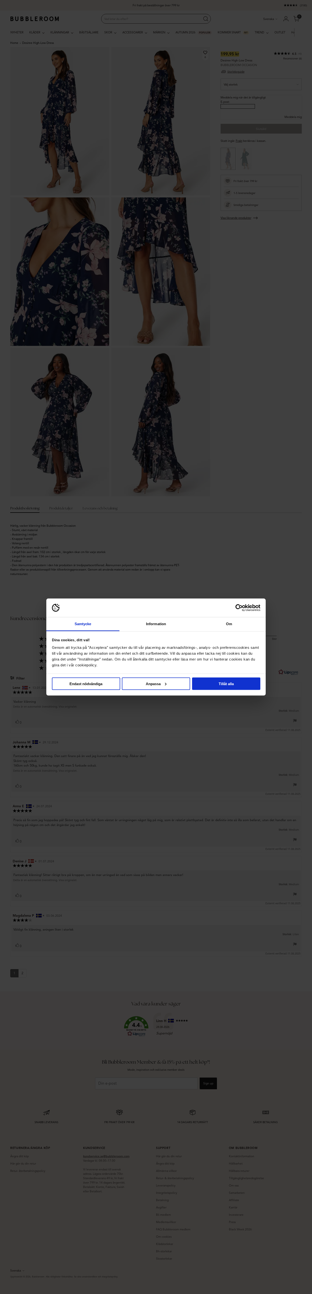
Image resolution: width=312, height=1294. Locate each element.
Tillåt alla (226, 683)
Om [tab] (229, 624)
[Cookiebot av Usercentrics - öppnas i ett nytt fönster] (239, 608)
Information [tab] (156, 624)
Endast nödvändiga (85, 683)
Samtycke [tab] (83, 624)
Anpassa (153, 683)
